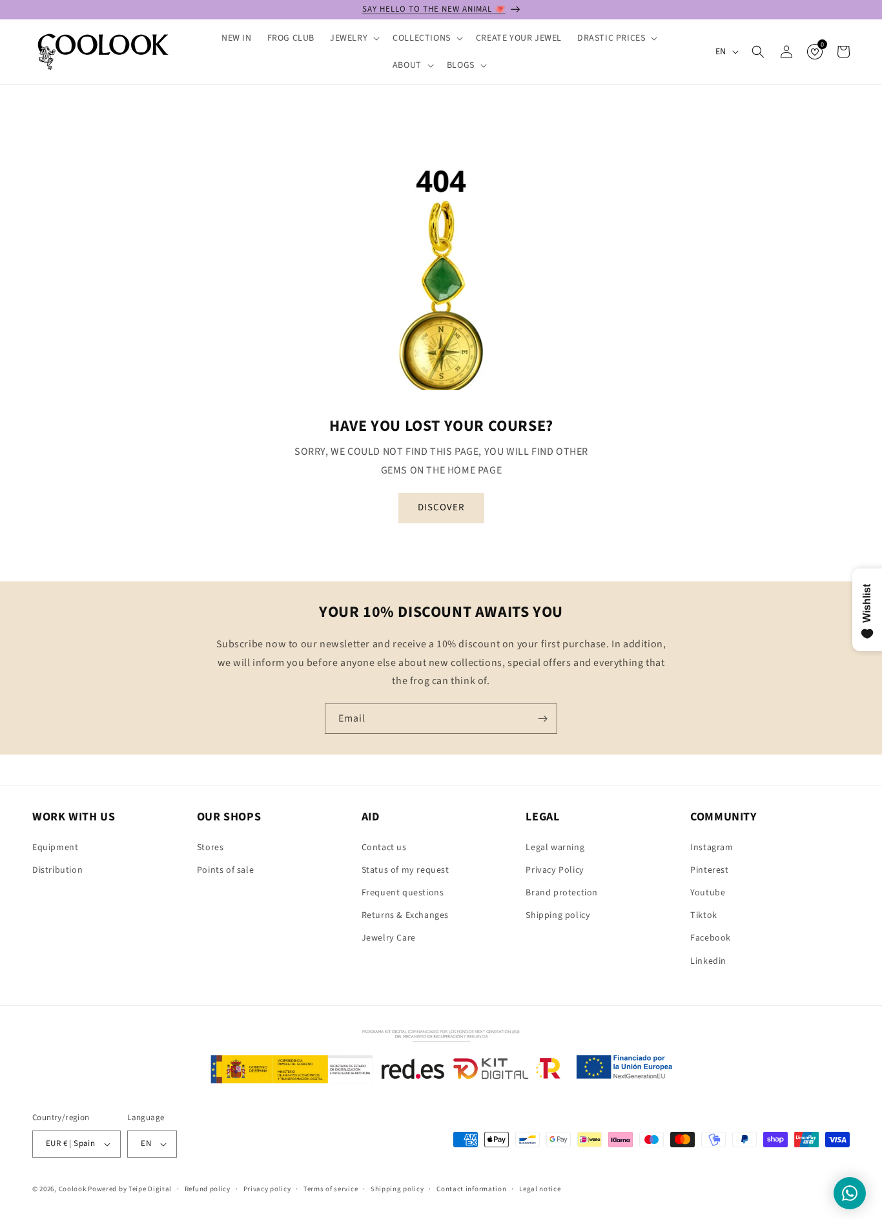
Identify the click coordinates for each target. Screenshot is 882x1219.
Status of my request (405, 870)
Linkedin (708, 961)
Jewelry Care (389, 938)
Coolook (73, 1189)
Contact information (471, 1189)
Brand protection (562, 892)
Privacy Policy (555, 870)
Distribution (57, 870)
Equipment (55, 847)
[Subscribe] (542, 718)
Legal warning (555, 847)
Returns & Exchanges (405, 915)
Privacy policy (267, 1189)
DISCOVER (441, 507)
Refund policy (208, 1189)
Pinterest (709, 870)
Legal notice (539, 1189)
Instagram (711, 847)
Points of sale (225, 870)
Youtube (707, 892)
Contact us (384, 847)
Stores (210, 847)
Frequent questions (403, 892)
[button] (353, 38)
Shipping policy (558, 915)
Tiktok (703, 915)
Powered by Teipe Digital (130, 1189)
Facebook (710, 938)
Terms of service (330, 1189)
